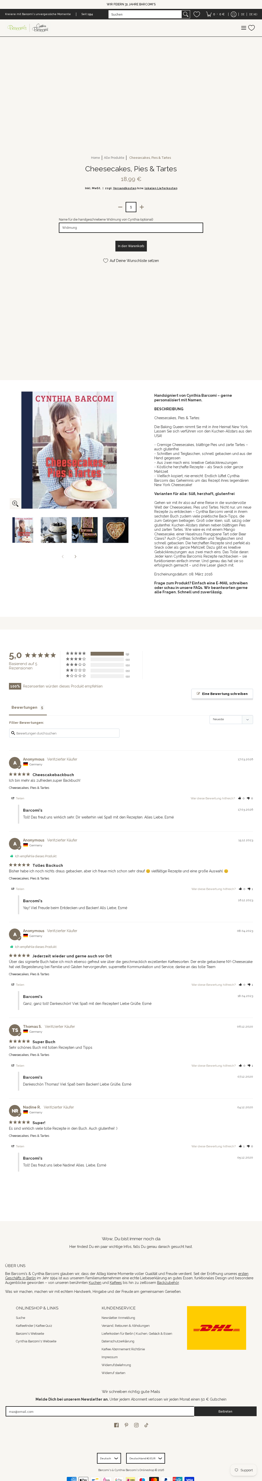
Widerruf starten (113, 1373)
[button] (241, 798)
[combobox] (145, 14)
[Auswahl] (141, 207)
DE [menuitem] (243, 14)
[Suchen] (186, 14)
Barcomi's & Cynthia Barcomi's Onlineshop (126, 1470)
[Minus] (120, 207)
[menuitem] (215, 14)
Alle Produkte (114, 158)
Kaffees (116, 1283)
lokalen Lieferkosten (161, 188)
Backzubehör (168, 1283)
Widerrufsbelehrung (116, 1365)
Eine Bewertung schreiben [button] (225, 694)
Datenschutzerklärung (118, 1341)
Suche (20, 1318)
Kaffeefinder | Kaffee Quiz (34, 1326)
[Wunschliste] (196, 14)
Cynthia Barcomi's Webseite (36, 1341)
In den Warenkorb (131, 246)
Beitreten (225, 1411)
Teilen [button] (19, 798)
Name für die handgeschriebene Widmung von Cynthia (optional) (106, 219)
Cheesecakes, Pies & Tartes (29, 788)
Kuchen (95, 1283)
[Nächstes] (75, 556)
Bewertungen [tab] (24, 707)
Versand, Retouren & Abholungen (126, 1326)
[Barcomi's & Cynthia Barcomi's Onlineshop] (28, 28)
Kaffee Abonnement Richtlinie (123, 1349)
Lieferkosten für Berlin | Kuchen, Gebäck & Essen (137, 1333)
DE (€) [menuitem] (253, 14)
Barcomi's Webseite (30, 1333)
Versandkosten (124, 188)
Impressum (110, 1357)
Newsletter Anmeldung (118, 1318)
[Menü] (243, 28)
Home (95, 158)
